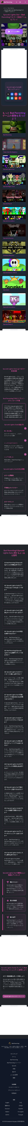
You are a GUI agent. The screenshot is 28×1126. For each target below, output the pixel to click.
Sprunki (14, 1066)
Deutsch (7, 1108)
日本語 (20, 1105)
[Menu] (25, 2)
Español (21, 1108)
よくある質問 (14, 1075)
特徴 (14, 1069)
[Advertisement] (14, 64)
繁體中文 (7, 1105)
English (7, 1102)
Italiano (7, 1111)
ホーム (5, 8)
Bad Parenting (14, 1059)
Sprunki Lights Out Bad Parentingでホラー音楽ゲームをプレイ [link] (14, 10)
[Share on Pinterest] (19, 98)
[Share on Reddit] (15, 98)
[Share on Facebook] (12, 94)
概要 (14, 1078)
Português (21, 1111)
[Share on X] (8, 94)
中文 (20, 1102)
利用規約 (14, 1093)
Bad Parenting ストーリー (14, 1063)
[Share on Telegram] (12, 98)
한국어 (7, 1114)
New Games (11, 8)
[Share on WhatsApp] (8, 98)
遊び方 (14, 1072)
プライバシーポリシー (14, 1090)
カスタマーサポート (14, 1087)
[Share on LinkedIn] (19, 94)
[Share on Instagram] (15, 94)
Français (20, 1114)
